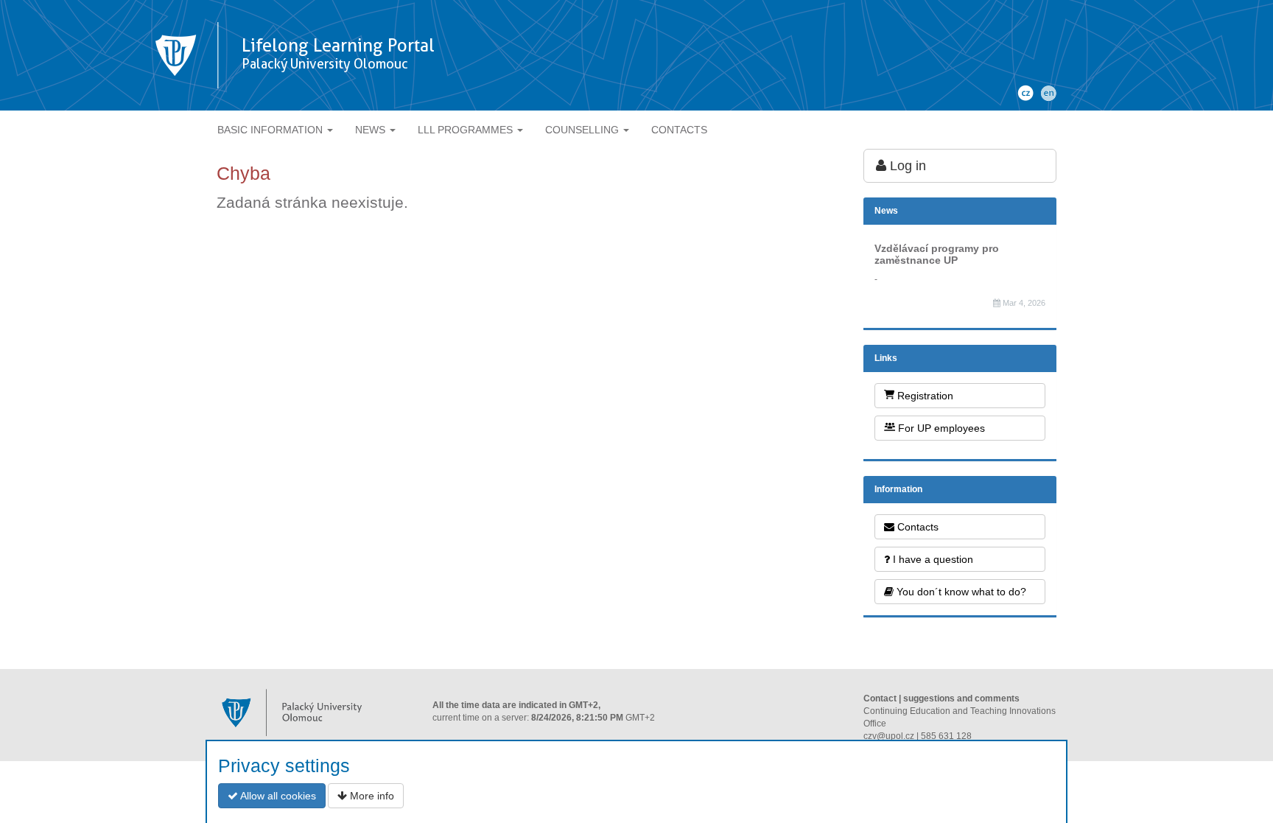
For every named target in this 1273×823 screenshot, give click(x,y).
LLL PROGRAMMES (467, 130)
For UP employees (940, 428)
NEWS (371, 130)
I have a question (931, 559)
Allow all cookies (277, 796)
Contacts (916, 527)
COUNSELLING (583, 130)
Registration (923, 396)
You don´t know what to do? (960, 592)
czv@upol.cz (888, 736)
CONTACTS (679, 130)
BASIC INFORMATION (271, 130)
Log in (906, 165)
